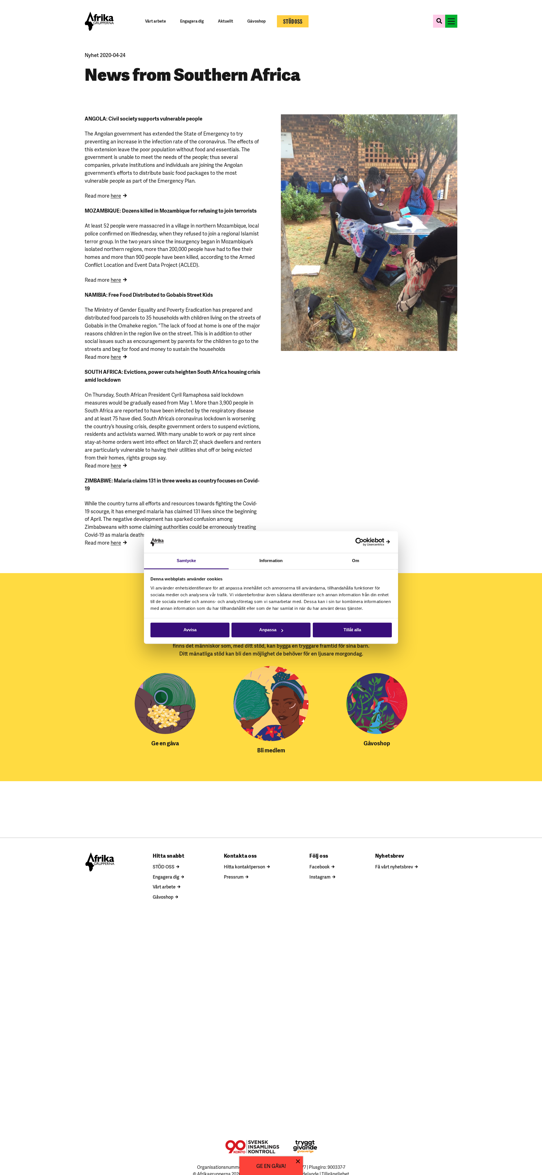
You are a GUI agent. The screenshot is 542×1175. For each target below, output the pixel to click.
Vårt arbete (164, 886)
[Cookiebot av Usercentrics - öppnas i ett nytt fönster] (367, 542)
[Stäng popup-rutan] (298, 1161)
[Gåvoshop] (377, 703)
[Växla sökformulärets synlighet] (439, 21)
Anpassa (267, 630)
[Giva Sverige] (305, 1146)
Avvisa (189, 630)
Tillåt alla (352, 630)
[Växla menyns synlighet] (451, 21)
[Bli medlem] (271, 703)
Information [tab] (271, 560)
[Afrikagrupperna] (99, 21)
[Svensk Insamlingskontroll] (252, 1147)
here (116, 195)
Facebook (319, 866)
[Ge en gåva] (165, 703)
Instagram (320, 876)
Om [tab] (355, 560)
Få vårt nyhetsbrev (394, 866)
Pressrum (234, 876)
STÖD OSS (163, 866)
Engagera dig (166, 876)
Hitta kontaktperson (244, 866)
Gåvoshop (163, 896)
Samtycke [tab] (186, 560)
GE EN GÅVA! (271, 1165)
